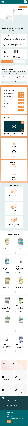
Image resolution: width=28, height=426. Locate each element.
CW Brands (11, 418)
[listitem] (7, 376)
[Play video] (14, 126)
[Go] (22, 122)
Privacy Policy (9, 414)
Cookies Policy (9, 416)
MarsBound (21, 418)
